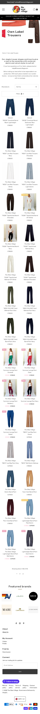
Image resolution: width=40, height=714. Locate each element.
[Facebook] (16, 623)
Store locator (6, 652)
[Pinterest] (23, 623)
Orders (4, 641)
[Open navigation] (3, 9)
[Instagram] (20, 623)
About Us (5, 632)
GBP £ (20, 699)
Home (4, 53)
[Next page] (23, 574)
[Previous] (2, 17)
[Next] (38, 17)
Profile (4, 643)
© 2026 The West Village (10, 690)
